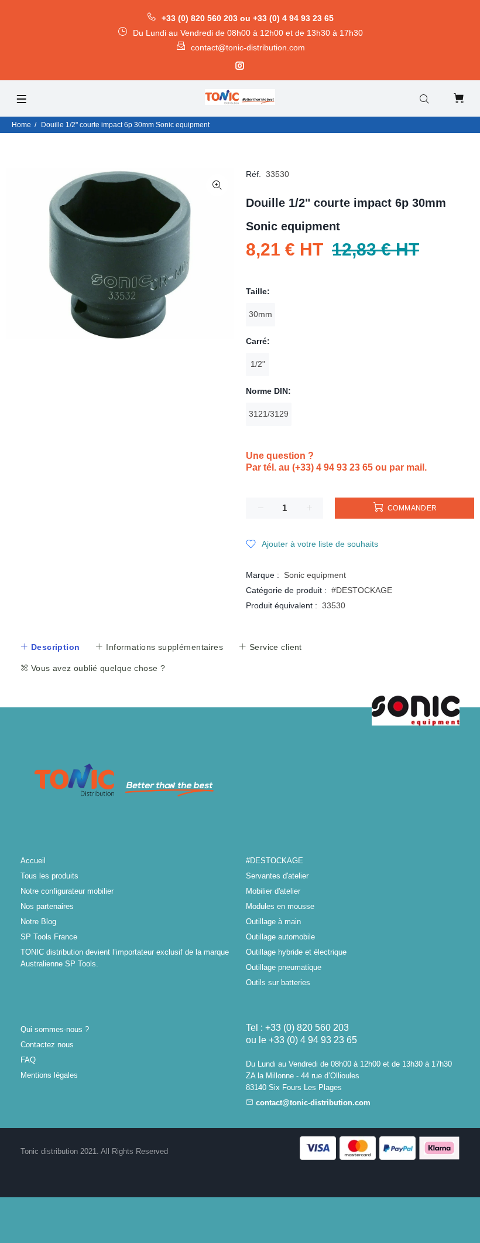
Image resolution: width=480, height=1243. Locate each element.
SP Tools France (48, 936)
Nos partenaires (47, 906)
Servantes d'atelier (277, 875)
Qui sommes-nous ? (54, 1029)
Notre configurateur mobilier (67, 891)
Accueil (33, 860)
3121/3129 (269, 413)
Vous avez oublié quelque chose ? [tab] (96, 668)
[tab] (49, 647)
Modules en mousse (280, 906)
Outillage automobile (280, 936)
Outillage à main (273, 921)
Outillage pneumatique (283, 967)
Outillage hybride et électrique (296, 952)
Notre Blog (38, 921)
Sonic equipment (315, 575)
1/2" (258, 364)
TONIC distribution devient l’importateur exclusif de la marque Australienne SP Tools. (124, 958)
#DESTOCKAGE (361, 590)
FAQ (28, 1059)
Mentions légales (49, 1075)
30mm (260, 314)
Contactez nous (47, 1044)
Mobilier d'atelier (273, 891)
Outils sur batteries (278, 982)
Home (21, 125)
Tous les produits (49, 875)
